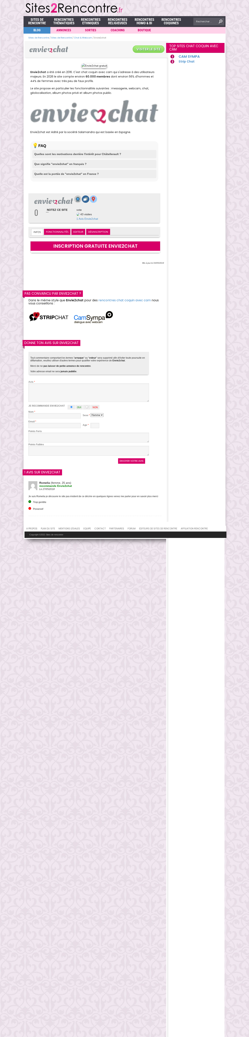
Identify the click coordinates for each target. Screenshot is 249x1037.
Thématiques (64, 21)
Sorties (90, 30)
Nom (31, 411)
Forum (132, 528)
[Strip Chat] (48, 317)
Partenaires (116, 528)
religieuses (117, 21)
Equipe (87, 528)
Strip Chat (187, 61)
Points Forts (35, 431)
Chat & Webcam (83, 37)
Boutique (144, 30)
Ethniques (91, 21)
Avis (31, 382)
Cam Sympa (189, 56)
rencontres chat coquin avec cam (124, 300)
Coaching (117, 30)
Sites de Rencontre (37, 21)
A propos (31, 528)
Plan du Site (48, 528)
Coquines (171, 21)
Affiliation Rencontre (194, 528)
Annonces (63, 30)
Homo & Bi (144, 21)
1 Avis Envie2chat (87, 218)
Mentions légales (69, 528)
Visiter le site (148, 49)
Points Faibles (36, 444)
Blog (36, 30)
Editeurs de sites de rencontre (158, 528)
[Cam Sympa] (93, 317)
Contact (100, 528)
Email (31, 421)
